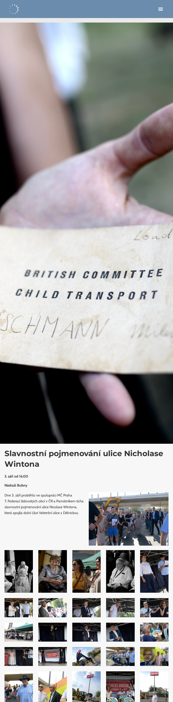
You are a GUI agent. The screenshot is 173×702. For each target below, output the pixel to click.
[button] (160, 9)
